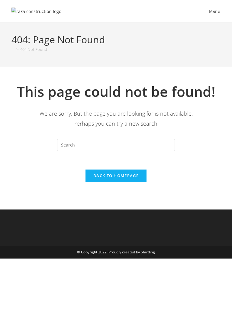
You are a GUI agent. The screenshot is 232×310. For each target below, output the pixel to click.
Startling (148, 252)
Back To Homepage (116, 175)
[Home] (12, 49)
